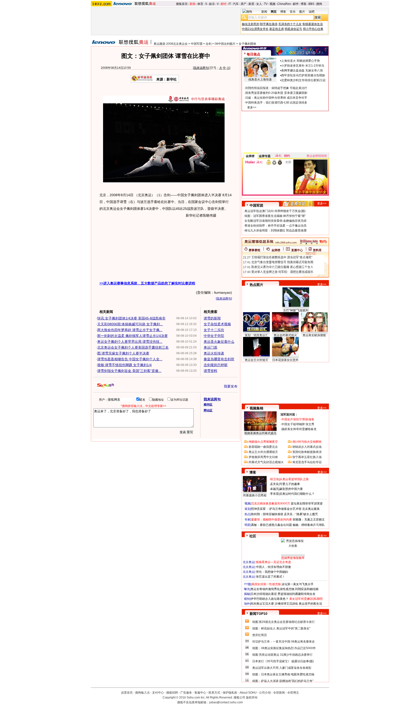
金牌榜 (250, 156)
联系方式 (214, 692)
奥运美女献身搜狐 (314, 335)
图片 (302, 11)
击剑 (208, 43)
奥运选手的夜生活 (310, 603)
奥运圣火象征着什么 (219, 342)
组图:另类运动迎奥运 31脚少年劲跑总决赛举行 (282, 654)
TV (266, 4)
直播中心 (297, 250)
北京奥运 (248, 562)
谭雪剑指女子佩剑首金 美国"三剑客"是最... (129, 371)
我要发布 (230, 386)
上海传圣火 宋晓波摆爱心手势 (300, 60)
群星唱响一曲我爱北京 (263, 447)
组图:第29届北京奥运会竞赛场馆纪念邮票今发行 (283, 622)
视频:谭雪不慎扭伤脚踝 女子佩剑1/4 (124, 365)
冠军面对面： (289, 414)
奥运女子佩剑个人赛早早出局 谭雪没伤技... (129, 342)
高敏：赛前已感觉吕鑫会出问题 (271, 525)
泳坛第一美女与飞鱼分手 (297, 584)
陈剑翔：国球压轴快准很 (267, 514)
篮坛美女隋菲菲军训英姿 (307, 503)
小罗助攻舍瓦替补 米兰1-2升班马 (302, 65)
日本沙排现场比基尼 (264, 594)
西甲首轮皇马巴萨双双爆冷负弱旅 (303, 75)
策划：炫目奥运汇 (256, 335)
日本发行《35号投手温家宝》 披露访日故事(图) (283, 661)
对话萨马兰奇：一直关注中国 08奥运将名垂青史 (283, 641)
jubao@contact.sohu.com (226, 702)
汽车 (236, 4)
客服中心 (200, 692)
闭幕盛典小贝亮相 (254, 495)
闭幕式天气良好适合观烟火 (266, 462)
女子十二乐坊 (214, 330)
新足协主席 (276, 29)
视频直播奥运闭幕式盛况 (260, 433)
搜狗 (319, 4)
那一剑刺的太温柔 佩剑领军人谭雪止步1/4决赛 (132, 336)
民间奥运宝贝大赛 (262, 603)
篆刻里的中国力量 (291, 489)
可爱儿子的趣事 (290, 484)
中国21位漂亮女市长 (255, 29)
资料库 (317, 250)
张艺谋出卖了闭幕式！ (270, 576)
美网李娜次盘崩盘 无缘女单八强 (302, 70)
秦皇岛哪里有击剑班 (219, 359)
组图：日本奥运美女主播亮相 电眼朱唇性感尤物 (283, 674)
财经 (224, 4)
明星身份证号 (293, 29)
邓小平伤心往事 (313, 29)
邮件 (296, 4)
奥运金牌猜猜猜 (316, 156)
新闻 (192, 4)
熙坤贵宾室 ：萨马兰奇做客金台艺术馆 (276, 509)
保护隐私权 (230, 692)
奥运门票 (210, 347)
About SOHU (248, 692)
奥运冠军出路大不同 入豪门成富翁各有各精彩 (281, 668)
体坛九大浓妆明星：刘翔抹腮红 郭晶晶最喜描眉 (275, 230)
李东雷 (274, 493)
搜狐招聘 (172, 692)
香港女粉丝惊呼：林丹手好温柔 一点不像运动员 (275, 225)
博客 (303, 4)
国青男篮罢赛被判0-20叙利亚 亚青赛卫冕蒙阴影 (276, 93)
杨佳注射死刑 (250, 24)
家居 (251, 4)
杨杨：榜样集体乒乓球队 (309, 525)
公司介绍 (265, 692)
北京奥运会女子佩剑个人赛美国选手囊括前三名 (133, 347)
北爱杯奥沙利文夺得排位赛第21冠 (303, 80)
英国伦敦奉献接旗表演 (307, 452)
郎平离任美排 (269, 24)
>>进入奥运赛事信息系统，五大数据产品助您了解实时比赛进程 (147, 283)
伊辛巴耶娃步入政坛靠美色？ (270, 598)
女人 (259, 4)
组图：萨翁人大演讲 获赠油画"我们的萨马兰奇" (282, 681)
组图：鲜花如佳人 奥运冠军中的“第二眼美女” (281, 628)
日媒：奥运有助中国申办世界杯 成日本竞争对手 (276, 97)
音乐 (293, 11)
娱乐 (212, 4)
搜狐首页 (182, 4)
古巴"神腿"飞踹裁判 (295, 310)
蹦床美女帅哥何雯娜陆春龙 (298, 429)
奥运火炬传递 (214, 353)
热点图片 (256, 285)
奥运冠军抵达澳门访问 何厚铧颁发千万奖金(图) (275, 211)
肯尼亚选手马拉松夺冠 (307, 462)
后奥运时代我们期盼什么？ (297, 493)
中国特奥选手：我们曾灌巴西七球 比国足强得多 (276, 102)
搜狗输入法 (142, 692)
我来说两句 (201, 68)
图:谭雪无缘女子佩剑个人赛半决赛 (123, 353)
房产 (243, 4)
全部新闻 (279, 692)
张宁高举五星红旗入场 (307, 457)
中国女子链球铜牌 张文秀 (297, 424)
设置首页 (127, 692)
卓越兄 (274, 489)
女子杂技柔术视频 (217, 324)
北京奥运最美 (311, 509)
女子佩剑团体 (247, 43)
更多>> (251, 107)
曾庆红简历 (259, 635)
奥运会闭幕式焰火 (285, 335)
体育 (200, 4)
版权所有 (252, 697)
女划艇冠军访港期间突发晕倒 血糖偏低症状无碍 (275, 220)
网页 (274, 11)
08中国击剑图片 (225, 43)
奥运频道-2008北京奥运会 (171, 43)
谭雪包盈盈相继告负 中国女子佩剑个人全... (129, 359)
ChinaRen (284, 4)
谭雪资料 (210, 371)
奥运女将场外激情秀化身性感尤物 (272, 589)
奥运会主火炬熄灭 (256, 360)
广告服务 (186, 692)
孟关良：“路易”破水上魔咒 (301, 514)
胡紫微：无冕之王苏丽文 (309, 519)
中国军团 (196, 43)
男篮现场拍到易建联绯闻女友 (296, 594)
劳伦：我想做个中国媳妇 (272, 572)
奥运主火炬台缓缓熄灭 (263, 452)
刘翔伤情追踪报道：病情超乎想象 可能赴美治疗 (276, 88)
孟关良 (274, 484)
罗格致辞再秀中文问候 (263, 457)
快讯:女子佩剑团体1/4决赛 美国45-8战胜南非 (131, 318)
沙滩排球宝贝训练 (286, 603)
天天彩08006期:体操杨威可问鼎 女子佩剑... (130, 324)
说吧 (312, 11)
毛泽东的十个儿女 (290, 24)
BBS (311, 4)
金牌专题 (265, 156)
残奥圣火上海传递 (260, 79)
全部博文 (293, 692)
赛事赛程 (254, 250)
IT (229, 4)
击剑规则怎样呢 (216, 365)
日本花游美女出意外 (285, 360)
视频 (272, 4)
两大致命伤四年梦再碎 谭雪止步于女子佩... (129, 330)
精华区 (208, 404)
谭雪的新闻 (212, 318)
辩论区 (208, 410)
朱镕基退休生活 (312, 24)
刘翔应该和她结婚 (306, 589)
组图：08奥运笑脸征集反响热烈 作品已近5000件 (284, 648)
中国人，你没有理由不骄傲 (273, 567)
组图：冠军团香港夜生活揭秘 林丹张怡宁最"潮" (275, 216)
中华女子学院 (214, 336)
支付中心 (158, 692)
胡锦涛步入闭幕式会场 (307, 447)
